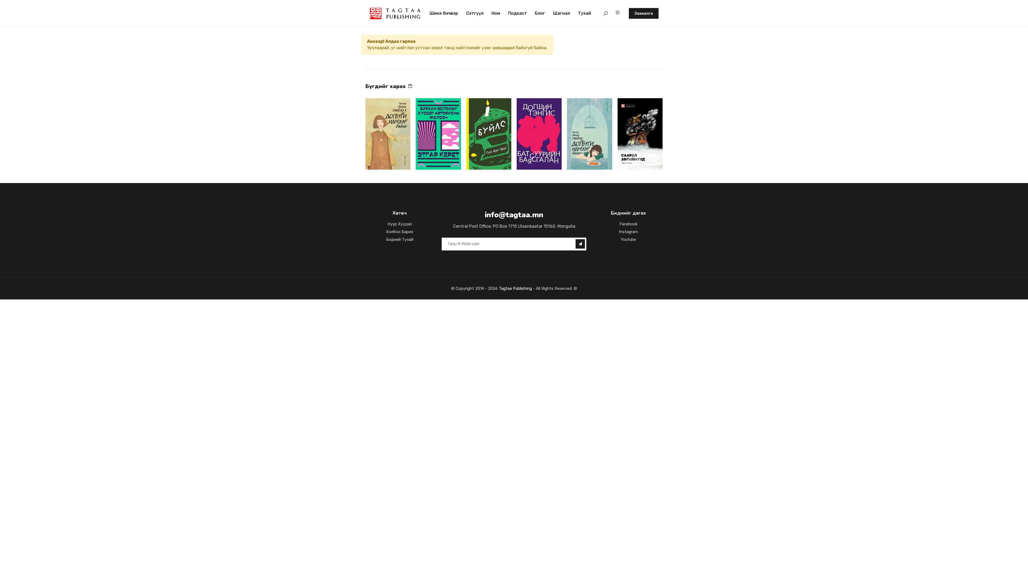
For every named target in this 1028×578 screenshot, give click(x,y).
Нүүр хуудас (399, 224)
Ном (496, 13)
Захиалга (643, 13)
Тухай (584, 13)
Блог (540, 13)
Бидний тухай (399, 239)
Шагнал (561, 13)
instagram (628, 231)
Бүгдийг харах (386, 86)
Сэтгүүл (474, 13)
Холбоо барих (399, 231)
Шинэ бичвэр (444, 13)
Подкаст (517, 13)
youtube (628, 239)
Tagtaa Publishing (515, 288)
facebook (628, 224)
